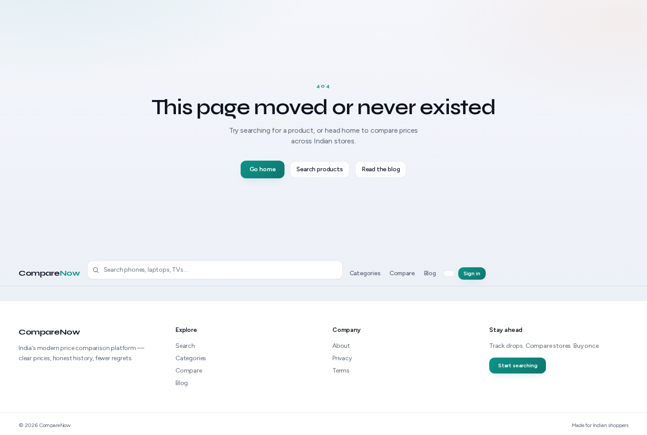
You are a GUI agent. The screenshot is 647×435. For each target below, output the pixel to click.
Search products (319, 169)
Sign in (472, 273)
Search (185, 346)
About (341, 346)
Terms (341, 370)
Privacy (342, 358)
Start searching (517, 365)
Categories (365, 273)
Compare (49, 273)
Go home (262, 169)
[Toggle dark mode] (449, 273)
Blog (430, 273)
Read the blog (381, 169)
